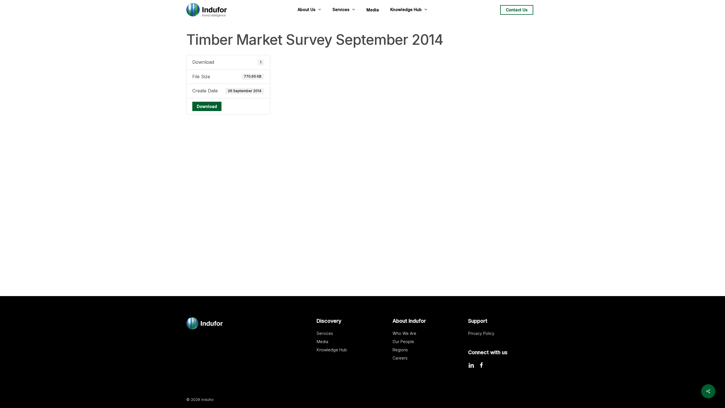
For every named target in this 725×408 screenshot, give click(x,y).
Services (325, 333)
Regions (400, 349)
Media (322, 341)
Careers (400, 358)
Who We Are (404, 333)
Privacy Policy (481, 333)
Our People (403, 341)
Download (207, 106)
